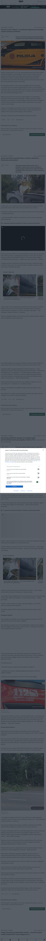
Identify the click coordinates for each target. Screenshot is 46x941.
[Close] (44, 450)
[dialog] (23, 470)
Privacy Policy (29, 490)
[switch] (37, 469)
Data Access (23, 490)
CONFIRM (14, 486)
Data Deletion (16, 490)
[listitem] (23, 466)
